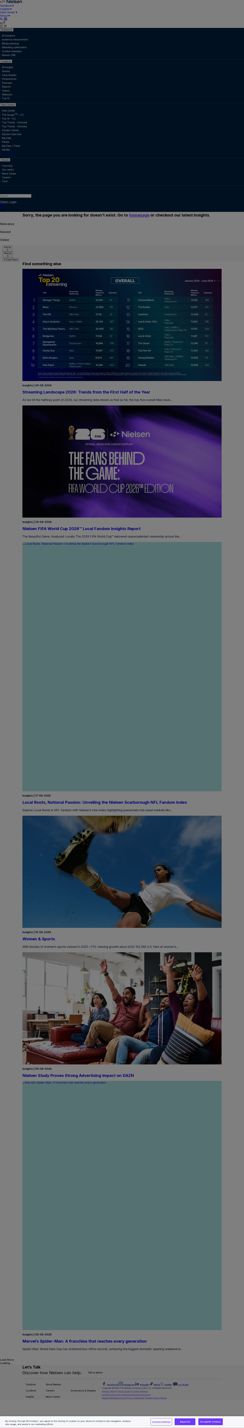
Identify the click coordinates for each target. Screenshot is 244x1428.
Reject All (185, 1421)
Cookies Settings (161, 1421)
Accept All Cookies (210, 1421)
